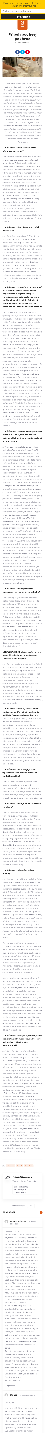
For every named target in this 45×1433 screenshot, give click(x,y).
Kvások (19, 1166)
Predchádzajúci (18, 1205)
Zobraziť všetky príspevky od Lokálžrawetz (21, 1190)
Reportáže (29, 1166)
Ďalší (31, 1205)
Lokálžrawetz (23, 42)
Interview (10, 1166)
